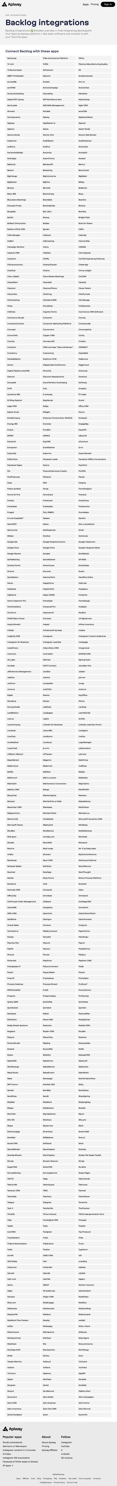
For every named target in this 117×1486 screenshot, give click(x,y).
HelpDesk (11, 589)
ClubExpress (84, 306)
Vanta (10, 1285)
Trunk (81, 1244)
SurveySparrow (50, 1173)
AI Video (7, 1454)
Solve (81, 1143)
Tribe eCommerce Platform (55, 58)
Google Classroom (87, 542)
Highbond (11, 595)
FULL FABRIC (48, 512)
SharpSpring (84, 1096)
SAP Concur (12, 1084)
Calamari (47, 235)
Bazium (10, 170)
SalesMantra (49, 1067)
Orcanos (47, 925)
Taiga (45, 1179)
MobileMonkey (85, 831)
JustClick (47, 689)
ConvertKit (12, 335)
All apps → (8, 1465)
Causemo (11, 259)
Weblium (47, 1314)
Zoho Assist (48, 1397)
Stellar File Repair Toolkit (90, 1155)
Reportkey (48, 1037)
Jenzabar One (85, 666)
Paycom (46, 943)
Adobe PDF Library (15, 99)
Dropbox (82, 388)
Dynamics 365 (13, 394)
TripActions (48, 1244)
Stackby (82, 1149)
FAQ (55, 1478)
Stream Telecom (50, 1161)
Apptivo (10, 129)
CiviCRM (82, 276)
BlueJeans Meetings (16, 200)
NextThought (85, 872)
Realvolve (47, 1025)
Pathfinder (83, 937)
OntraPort (83, 907)
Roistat (10, 1049)
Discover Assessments (53, 377)
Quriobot (47, 1008)
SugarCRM (12, 1167)
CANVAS (82, 247)
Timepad (82, 1220)
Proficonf (83, 984)
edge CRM (12, 406)
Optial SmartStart (87, 913)
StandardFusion (14, 1155)
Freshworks (84, 506)
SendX (46, 1096)
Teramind (83, 1202)
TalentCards (84, 1179)
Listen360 (47, 731)
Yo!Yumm (11, 1373)
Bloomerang (48, 194)
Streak (10, 1161)
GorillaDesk (84, 554)
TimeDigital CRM (50, 1220)
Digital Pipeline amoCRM (18, 371)
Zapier (10, 1379)
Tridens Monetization (17, 1244)
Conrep (82, 318)
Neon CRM (48, 860)
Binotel (10, 188)
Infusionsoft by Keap (52, 630)
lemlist (82, 719)
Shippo (10, 1108)
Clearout (11, 288)
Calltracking (48, 241)
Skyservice (48, 1126)
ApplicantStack (86, 117)
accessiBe (12, 82)
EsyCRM (47, 442)
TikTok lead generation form (91, 1214)
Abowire (47, 76)
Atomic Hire (48, 135)
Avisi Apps (11, 158)
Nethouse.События (87, 860)
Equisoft (82, 430)
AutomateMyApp (15, 153)
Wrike (10, 1356)
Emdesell (83, 418)
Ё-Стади (82, 394)
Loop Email (12, 748)
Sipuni (81, 1114)
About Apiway (49, 1442)
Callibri (10, 241)
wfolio (10, 1326)
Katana (46, 695)
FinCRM (82, 471)
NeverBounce (85, 866)
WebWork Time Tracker (17, 1320)
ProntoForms (85, 990)
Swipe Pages (84, 1173)
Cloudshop (48, 306)
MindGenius (48, 831)
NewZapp (47, 872)
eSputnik (83, 436)
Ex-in (81, 447)
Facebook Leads (50, 459)
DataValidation (14, 359)
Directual (83, 371)
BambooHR (48, 164)
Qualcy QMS (12, 1002)
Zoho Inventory (14, 1409)
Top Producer (85, 1232)
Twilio (9, 1250)
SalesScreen (48, 1073)
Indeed (46, 624)
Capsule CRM (13, 253)
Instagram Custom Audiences (92, 636)
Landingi (82, 707)
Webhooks (12, 1309)
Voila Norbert (85, 1291)
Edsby (45, 406)
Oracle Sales (13, 925)
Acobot (46, 82)
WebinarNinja (85, 1309)
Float (9, 483)
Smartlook (48, 1132)
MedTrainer (84, 807)
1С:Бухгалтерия (14, 70)
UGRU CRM (48, 1255)
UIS (80, 1255)
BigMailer (83, 176)
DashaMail (83, 353)
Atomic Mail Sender (87, 135)
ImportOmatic (14, 624)
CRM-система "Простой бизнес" (58, 347)
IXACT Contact (49, 666)
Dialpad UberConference (54, 365)
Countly (11, 341)
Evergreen (12, 447)
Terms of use (72, 1482)
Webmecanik (84, 1314)
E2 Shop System (14, 400)
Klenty (82, 701)
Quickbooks (12, 1008)
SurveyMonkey (14, 1173)
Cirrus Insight (85, 271)
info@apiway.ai (46, 1482)
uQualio (82, 1273)
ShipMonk (47, 1102)
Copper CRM (49, 335)
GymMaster (12, 577)
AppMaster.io (49, 123)
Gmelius (46, 536)
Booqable (11, 212)
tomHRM (11, 1232)
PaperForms (84, 931)
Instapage (83, 642)
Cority (82, 335)
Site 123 (10, 1120)
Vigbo (9, 1291)
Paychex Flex (13, 943)
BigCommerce (49, 176)
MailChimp (83, 760)
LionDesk (11, 731)
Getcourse (12, 530)
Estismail (11, 442)
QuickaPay (47, 1002)
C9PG (81, 229)
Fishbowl (47, 477)
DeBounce (83, 359)
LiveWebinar (13, 742)
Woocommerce (86, 1344)
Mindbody (83, 825)
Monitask (83, 837)
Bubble (46, 223)
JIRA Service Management (19, 672)
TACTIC (10, 1179)
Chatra (46, 271)
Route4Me (48, 1049)
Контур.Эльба (13, 707)
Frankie (10, 501)
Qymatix (82, 1008)
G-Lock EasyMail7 (15, 518)
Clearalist (47, 282)
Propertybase (49, 996)
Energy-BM (12, 424)
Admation (83, 94)
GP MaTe (82, 560)
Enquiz (10, 430)
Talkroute (83, 1185)
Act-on (82, 82)
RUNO (81, 1049)
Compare (97, 1478)
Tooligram (47, 1232)
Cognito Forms (50, 312)
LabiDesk (47, 707)
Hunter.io (11, 613)
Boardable (47, 200)
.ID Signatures (85, 618)
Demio (10, 365)
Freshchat (48, 501)
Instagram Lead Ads (52, 642)
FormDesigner (85, 489)
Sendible (47, 1090)
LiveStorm (48, 736)
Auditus (46, 147)
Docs (33, 1478)
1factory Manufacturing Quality (93, 64)
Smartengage (13, 1132)
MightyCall (48, 825)
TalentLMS (12, 1185)
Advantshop (84, 99)
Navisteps (12, 860)
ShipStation (48, 1108)
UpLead (10, 1273)
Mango (46, 790)
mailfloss (83, 766)
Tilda (9, 1220)
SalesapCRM (84, 1055)
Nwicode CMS (13, 890)
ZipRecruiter (84, 1391)
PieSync (82, 955)
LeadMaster (13, 713)
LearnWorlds (84, 713)
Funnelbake (84, 512)
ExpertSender (85, 453)
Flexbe (82, 477)
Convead (11, 329)
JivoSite (46, 672)
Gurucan (47, 571)
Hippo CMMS (49, 595)
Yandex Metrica (14, 1362)
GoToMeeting (13, 560)
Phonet (10, 955)
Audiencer (12, 141)
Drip (45, 388)
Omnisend (83, 896)
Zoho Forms (84, 1403)
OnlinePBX (11, 907)
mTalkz (10, 854)
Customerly (48, 353)
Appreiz (82, 123)
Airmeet (11, 111)
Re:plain (82, 1031)
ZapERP (82, 1373)
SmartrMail (84, 1132)
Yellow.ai (47, 1362)
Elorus (81, 412)
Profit (45, 990)
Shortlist (11, 1114)
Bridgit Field (84, 217)
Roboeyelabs (84, 1043)
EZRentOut (12, 459)
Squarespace (49, 1149)
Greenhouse (48, 565)
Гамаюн (46, 518)
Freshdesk (12, 506)
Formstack (48, 495)
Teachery (47, 1196)
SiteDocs (47, 1120)
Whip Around (13, 1332)
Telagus (10, 1202)
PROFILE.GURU (13, 990)
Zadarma (47, 1373)
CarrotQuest (85, 253)
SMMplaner (48, 1137)
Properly (11, 996)
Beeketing (47, 170)
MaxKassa (47, 807)
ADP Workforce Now (52, 99)
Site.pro (82, 1120)
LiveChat (11, 736)
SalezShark (84, 1073)
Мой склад (48, 848)
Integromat (84, 648)
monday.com (49, 837)
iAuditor (82, 613)
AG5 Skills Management (53, 105)
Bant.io (82, 164)
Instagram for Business (18, 642)
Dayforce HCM (49, 359)
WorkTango (84, 1350)
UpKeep (82, 1267)
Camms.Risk (84, 241)
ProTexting (84, 996)
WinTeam (47, 1338)
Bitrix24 (46, 188)
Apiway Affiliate (49, 1450)
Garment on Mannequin (15, 1446)
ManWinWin (84, 790)
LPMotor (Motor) (15, 754)
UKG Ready (12, 1261)
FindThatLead (13, 477)
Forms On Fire (13, 495)
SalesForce (48, 1061)
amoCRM (83, 111)
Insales (82, 630)
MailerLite (47, 766)
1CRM (45, 64)
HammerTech (49, 577)
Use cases (72, 1478)
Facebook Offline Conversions (92, 459)
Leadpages (48, 713)
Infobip (10, 630)
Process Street (50, 984)
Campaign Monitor (15, 247)
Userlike (46, 1279)
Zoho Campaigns (86, 1397)
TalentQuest (48, 1185)
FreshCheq (84, 501)
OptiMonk (11, 919)
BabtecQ (11, 164)
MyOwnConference (88, 854)
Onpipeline (48, 907)
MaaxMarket (13, 760)
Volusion (11, 1297)
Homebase (48, 601)
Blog (39, 1478)
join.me (82, 677)
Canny (46, 247)
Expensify (11, 453)
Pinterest (11, 961)
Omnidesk (47, 896)
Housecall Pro (49, 607)
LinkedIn (65, 1454)
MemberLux (84, 813)
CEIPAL (46, 259)
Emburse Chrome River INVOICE (57, 418)
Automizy (47, 153)
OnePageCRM (85, 902)
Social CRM (12, 1143)
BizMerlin (83, 188)
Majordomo (84, 784)
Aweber (82, 158)
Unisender (47, 1267)
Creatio (82, 341)
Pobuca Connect (50, 966)
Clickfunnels (84, 294)
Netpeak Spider (14, 866)
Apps (86, 4)
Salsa (9, 1079)
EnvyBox (47, 430)
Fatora (46, 465)
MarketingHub (49, 795)
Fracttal (82, 495)
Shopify (82, 1108)
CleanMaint (12, 282)
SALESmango (13, 1067)
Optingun (47, 919)
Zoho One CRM (49, 1409)
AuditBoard (48, 141)
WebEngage (48, 1303)
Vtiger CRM (48, 1297)
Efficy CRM (83, 406)
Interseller (48, 654)
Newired (11, 872)
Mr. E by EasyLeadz (87, 848)
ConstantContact (15, 324)
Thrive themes (49, 1214)
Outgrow (83, 925)
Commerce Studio (15, 318)
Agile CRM (83, 105)
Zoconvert (12, 1397)
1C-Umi (10, 64)
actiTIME (11, 88)
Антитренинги (13, 117)
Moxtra (10, 848)
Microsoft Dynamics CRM (90, 819)
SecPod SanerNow (87, 1079)
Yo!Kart (10, 1367)
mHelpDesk (48, 819)
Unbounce (12, 1267)
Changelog (47, 1478)
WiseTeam (11, 1344)
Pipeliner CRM (85, 961)
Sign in (108, 4)
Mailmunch (12, 778)
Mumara (47, 854)
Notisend (11, 884)
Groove (10, 571)
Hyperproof (48, 613)
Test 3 (10, 1208)
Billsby (81, 182)
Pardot (10, 937)
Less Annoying (13, 725)
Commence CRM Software (91, 312)
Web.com (11, 1303)
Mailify (10, 772)
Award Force (49, 158)
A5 (80, 70)
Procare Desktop (15, 984)
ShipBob (11, 1102)
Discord (11, 377)
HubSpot (83, 607)
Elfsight (46, 412)
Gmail (81, 530)
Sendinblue (84, 1090)
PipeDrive (47, 961)
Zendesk (82, 1379)
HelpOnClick (48, 589)
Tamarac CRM (13, 1191)
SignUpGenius (49, 1114)
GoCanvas (83, 536)
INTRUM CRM (85, 654)
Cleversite (12, 294)
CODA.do (11, 312)
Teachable (11, 1196)
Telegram (47, 1202)
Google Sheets (14, 554)
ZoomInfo (83, 1415)
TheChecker (84, 1208)
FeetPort (83, 465)
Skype (10, 1126)
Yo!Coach (83, 1362)
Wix (44, 1344)
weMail (82, 1320)
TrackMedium (13, 1238)
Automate (83, 147)
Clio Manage (84, 300)
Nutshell (82, 884)
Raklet (46, 1014)
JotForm (11, 683)
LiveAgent (83, 731)
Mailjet (82, 772)
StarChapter (49, 1155)
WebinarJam (48, 1309)
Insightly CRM (13, 636)
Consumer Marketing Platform (57, 324)
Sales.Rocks (12, 1073)
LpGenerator (85, 748)
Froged (10, 512)
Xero (81, 1356)
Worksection (49, 1350)
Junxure (11, 689)
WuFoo (46, 1356)
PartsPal (47, 937)
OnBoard (47, 902)
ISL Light (11, 660)
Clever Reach (85, 288)
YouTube (65, 1446)
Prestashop (48, 978)
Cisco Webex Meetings (53, 276)
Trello (45, 1238)
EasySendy (48, 400)
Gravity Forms (13, 565)
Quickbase (83, 1002)
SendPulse (12, 1096)
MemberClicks (49, 813)
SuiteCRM (47, 1167)
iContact (47, 618)
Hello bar (83, 583)
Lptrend (82, 754)
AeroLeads (12, 105)
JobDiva (11, 677)
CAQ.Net (47, 253)
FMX (45, 483)
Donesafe (11, 383)
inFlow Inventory (86, 624)
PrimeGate (84, 978)
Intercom (11, 654)
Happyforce (48, 583)
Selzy (81, 1084)
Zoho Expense (49, 1403)
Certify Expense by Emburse (92, 259)
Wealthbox (84, 1297)
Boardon (82, 200)
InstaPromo (12, 648)
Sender (10, 1090)
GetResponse (49, 530)
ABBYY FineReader (15, 76)
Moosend (83, 843)
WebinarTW (12, 1314)
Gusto (81, 571)
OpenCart (47, 913)
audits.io (11, 147)
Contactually (85, 324)
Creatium (11, 347)
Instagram (48, 636)
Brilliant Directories (16, 223)
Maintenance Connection (54, 784)
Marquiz (11, 801)
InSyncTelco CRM (51, 648)
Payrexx (46, 949)
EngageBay (84, 424)
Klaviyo (46, 701)
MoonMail (47, 843)
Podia (81, 966)
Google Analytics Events (54, 542)
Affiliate (26, 1478)
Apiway (46, 117)
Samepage (47, 1079)
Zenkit (46, 1385)
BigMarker (12, 182)
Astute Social (13, 135)
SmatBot (11, 1137)
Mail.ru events (49, 778)
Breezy (46, 217)
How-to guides (85, 1478)
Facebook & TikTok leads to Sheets (20, 1462)
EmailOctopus (13, 418)
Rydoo (10, 1055)
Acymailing (48, 94)
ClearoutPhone (50, 288)
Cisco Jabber (13, 276)
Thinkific (11, 1214)
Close (9, 306)
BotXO (10, 217)
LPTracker (47, 754)
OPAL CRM (12, 913)
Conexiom (47, 318)
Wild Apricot (48, 1332)
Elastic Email (13, 412)
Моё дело (11, 837)
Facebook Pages (14, 465)
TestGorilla (48, 1208)
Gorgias (46, 554)
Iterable (11, 666)
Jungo (81, 683)
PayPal (10, 949)
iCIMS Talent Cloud (15, 618)
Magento (47, 760)
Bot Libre (47, 212)
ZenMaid (82, 1385)
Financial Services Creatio (55, 471)
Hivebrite (83, 595)
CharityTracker (50, 265)
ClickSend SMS (49, 300)
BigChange (12, 176)
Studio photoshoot (12, 1442)
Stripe (81, 1161)
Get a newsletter (87, 524)
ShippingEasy (85, 1102)
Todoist (82, 1226)
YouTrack (83, 1367)
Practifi (10, 978)
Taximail (82, 1191)
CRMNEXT (83, 347)
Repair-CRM (48, 1031)
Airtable (46, 111)
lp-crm (46, 748)
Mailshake (83, 778)
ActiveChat (84, 88)
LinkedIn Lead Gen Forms (90, 725)
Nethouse (11, 58)
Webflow (83, 1303)
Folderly (82, 483)
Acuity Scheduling (15, 94)
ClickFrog (47, 294)
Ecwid (81, 400)
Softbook (47, 1143)
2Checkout (48, 70)
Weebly (46, 1320)
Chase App (83, 265)
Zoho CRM (12, 1403)
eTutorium (83, 442)
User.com (11, 1279)
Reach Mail (48, 1020)
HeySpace (83, 589)
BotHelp (82, 212)
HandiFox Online (86, 577)
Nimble (10, 878)
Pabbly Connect (50, 931)
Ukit (45, 1261)
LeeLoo (10, 719)
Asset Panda (84, 129)
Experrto (47, 453)
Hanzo (10, 583)
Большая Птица (14, 206)
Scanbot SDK (49, 1084)
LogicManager (85, 742)
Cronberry (12, 353)
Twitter (46, 1250)
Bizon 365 (11, 194)
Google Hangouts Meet (89, 548)
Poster (82, 972)
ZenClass (47, 1379)
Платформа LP (13, 966)
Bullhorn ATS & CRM (16, 229)
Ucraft (10, 1255)
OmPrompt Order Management (21, 902)
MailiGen (47, 772)
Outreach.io (12, 931)
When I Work (84, 1326)
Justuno (82, 689)
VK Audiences (49, 1291)
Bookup (82, 206)
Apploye (11, 123)
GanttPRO (12, 524)
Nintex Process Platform (90, 878)
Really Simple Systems (17, 1025)
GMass (10, 536)
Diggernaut (84, 365)
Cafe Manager (13, 235)
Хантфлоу (11, 701)
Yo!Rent (46, 1367)
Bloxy (81, 194)
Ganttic (82, 518)
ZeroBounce (48, 1391)
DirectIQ (47, 371)
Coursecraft (49, 341)
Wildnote (83, 1332)
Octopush (47, 890)
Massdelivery (85, 801)
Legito (46, 719)
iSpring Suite (84, 660)
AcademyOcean (86, 76)
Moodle (10, 843)
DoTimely (83, 383)
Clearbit (82, 282)
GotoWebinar (49, 560)
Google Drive (49, 548)
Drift (9, 388)
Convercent (48, 329)
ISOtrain (47, 660)
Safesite (47, 1055)
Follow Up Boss (14, 489)
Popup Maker (49, 972)
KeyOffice (83, 695)
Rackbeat (11, 1014)
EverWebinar (49, 447)
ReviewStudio (13, 1043)
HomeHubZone (14, 607)
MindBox (11, 831)
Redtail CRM (84, 1025)
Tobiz (45, 1226)
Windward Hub (14, 1338)
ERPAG (10, 436)
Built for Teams (85, 223)
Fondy (45, 489)
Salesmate (83, 1067)
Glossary (62, 1478)
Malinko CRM (13, 790)
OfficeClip (11, 896)
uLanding (83, 1261)
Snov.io (82, 1137)
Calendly (82, 235)
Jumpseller (48, 683)
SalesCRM (11, 1061)
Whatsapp (47, 1326)
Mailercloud (12, 766)
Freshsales (48, 506)
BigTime (46, 182)
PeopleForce (84, 949)
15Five (81, 58)
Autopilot (83, 153)
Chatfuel (11, 271)
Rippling (46, 1043)
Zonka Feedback (14, 1415)
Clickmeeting (13, 300)
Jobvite (46, 677)
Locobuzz (47, 742)
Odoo (81, 890)
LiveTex (82, 736)
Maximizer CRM (14, 807)
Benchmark (84, 170)
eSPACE (46, 436)
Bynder (46, 229)
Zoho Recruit (85, 1409)
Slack (81, 1126)
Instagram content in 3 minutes (19, 1450)
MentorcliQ (12, 819)
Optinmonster (85, 919)
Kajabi (10, 695)
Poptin (10, 972)
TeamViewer (84, 1196)
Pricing (95, 4)
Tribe (81, 1238)
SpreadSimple (13, 1149)
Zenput (10, 1391)
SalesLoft (83, 1061)
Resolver (83, 1037)
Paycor (82, 943)
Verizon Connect (86, 1285)
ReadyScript (84, 1020)
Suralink (82, 1167)
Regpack (11, 1031)
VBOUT (46, 1285)
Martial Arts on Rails (52, 801)
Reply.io (10, 1037)
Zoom (45, 1415)
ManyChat (12, 795)
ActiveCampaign (50, 88)
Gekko (46, 524)
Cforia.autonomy (15, 265)
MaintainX (11, 784)
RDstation (12, 1020)
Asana (45, 129)
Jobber (82, 672)
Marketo (83, 795)
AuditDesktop (85, 141)
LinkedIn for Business (52, 725)
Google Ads (12, 542)
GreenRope (84, 565)
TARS (45, 1191)
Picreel (46, 955)
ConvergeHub (85, 329)
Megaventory (13, 813)
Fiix (8, 471)
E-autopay (47, 394)
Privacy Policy (59, 1482)
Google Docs (13, 548)
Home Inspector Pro (16, 601)
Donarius (83, 377)
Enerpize (47, 424)
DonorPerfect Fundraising (55, 383)
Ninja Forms (48, 878)
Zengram (11, 1385)
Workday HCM (13, 1350)
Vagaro (82, 1279)
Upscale (46, 1273)
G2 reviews (66, 1458)
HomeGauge (84, 601)
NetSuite (47, 866)
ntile (45, 884)
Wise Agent (84, 1338)
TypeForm (83, 1250)
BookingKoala (49, 206)
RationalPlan (84, 1014)
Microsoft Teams (15, 825)
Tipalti (10, 1226)
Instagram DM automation (16, 1458)
